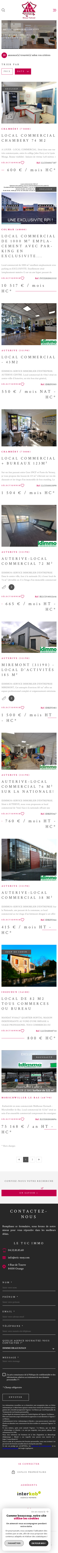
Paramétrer (14, 1543)
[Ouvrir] (3, 10)
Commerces (20, 29)
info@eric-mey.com (19, 1257)
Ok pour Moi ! (39, 1543)
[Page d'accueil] (29, 10)
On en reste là (38, 1512)
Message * (11, 1357)
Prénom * (10, 1297)
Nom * (8, 1282)
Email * (9, 1311)
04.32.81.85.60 (16, 1250)
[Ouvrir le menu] (55, 10)
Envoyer (15, 1397)
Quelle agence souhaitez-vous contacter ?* (26, 1342)
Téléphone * (13, 1326)
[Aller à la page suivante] (39, 1159)
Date (21, 71)
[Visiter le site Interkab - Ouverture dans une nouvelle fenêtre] (29, 1494)
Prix (7, 71)
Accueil (7, 29)
